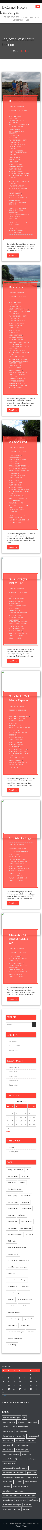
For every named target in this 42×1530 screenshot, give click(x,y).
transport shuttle (18, 378)
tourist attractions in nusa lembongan (18, 229)
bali (26, 309)
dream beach (15, 135)
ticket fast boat (16, 508)
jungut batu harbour (18, 613)
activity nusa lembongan (15, 117)
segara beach (14, 200)
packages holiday (17, 351)
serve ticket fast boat (18, 505)
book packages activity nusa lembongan (19, 126)
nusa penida (14, 620)
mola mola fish (15, 164)
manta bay (13, 961)
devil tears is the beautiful (16, 132)
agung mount (16, 306)
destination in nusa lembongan (17, 460)
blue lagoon (14, 603)
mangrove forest (16, 323)
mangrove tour (16, 151)
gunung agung (12, 1195)
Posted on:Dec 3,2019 (17, 451)
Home (15, 51)
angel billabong (16, 721)
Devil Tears (25, 51)
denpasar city (15, 457)
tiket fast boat (25, 1325)
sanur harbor (15, 193)
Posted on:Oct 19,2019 (18, 848)
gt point (12, 735)
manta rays (15, 157)
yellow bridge (16, 233)
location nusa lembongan (15, 147)
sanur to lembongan (18, 198)
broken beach (15, 725)
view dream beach (16, 381)
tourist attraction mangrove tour (17, 516)
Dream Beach (17, 287)
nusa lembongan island (19, 174)
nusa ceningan (15, 169)
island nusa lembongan (19, 471)
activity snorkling (17, 718)
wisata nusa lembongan (15, 1338)
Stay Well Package (20, 838)
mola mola (13, 162)
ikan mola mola (25, 1195)
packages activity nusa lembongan (19, 176)
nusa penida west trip (18, 751)
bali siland (14, 123)
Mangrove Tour (18, 441)
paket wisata (11, 1273)
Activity (12, 1147)
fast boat (13, 138)
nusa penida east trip (18, 749)
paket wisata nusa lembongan (17, 1280)
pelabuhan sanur (23, 1293)
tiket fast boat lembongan (16, 1332)
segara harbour (16, 503)
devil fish (15, 956)
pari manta (11, 1293)
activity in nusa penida (19, 716)
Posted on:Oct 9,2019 (17, 952)
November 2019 (14, 1046)
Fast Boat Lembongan (18, 140)
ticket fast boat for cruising (17, 203)
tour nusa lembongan (19, 214)
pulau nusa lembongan (25, 1299)
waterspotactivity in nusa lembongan (18, 386)
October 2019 (13, 1050)
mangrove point (16, 740)
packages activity (17, 344)
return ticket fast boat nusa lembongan (19, 362)
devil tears (15, 129)
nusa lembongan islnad (19, 490)
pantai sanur (25, 1286)
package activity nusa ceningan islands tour (19, 623)
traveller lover (16, 765)
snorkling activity (17, 974)
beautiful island (16, 601)
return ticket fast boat (19, 188)
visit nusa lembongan (19, 520)
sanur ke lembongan (14, 1312)
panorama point (17, 186)
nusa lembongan (16, 171)
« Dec (8, 1131)
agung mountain (17, 120)
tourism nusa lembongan (14, 217)
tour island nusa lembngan (16, 510)
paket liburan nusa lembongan (17, 1267)
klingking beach (16, 737)
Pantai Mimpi (13, 1085)
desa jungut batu (13, 1176)
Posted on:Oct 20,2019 (18, 710)
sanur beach (14, 191)
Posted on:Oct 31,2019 (18, 592)
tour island (31, 1332)
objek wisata (11, 1241)
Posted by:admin (17, 107)
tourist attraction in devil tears (18, 223)
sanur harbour (15, 195)
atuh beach (14, 723)
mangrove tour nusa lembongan (18, 154)
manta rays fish (16, 159)
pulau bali (11, 1299)
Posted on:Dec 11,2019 (18, 110)
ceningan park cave (17, 606)
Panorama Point (14, 1067)
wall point (13, 767)
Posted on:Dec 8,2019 (17, 297)
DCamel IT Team (21, 1526)
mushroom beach (16, 166)
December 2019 (14, 1041)
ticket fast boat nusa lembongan (18, 375)
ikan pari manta (12, 1202)
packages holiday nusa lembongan (19, 182)
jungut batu (14, 142)
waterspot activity (17, 383)
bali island (14, 311)
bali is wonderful (16, 599)
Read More (13, 255)
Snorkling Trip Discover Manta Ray (18, 938)
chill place (14, 728)
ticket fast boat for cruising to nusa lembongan (17, 210)
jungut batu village (17, 145)
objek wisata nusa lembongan (17, 1247)
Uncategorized (13, 1152)
